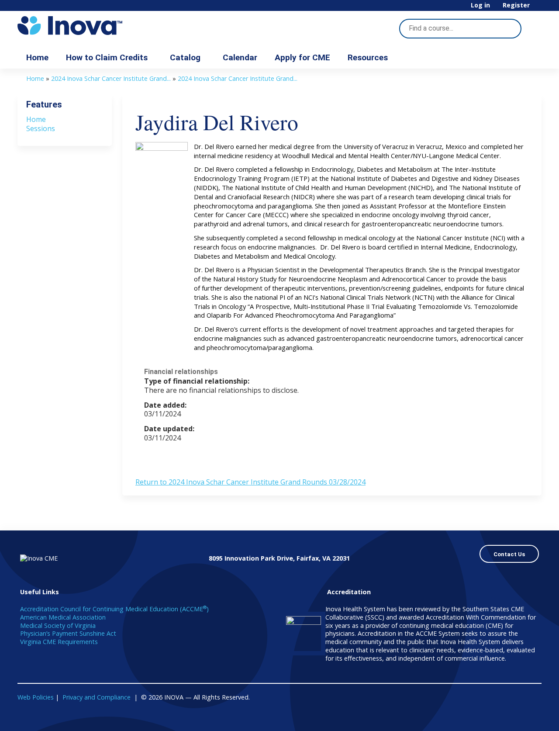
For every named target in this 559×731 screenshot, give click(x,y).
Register (516, 5)
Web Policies (35, 697)
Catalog (185, 57)
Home (37, 57)
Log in (480, 5)
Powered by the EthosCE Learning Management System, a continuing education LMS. (511, 716)
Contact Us (509, 554)
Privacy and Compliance (96, 697)
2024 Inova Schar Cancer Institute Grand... (111, 78)
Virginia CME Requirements (59, 641)
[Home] (96, 25)
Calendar (240, 57)
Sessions (40, 128)
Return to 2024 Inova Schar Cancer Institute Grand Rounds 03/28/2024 (250, 482)
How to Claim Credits (107, 57)
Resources (368, 57)
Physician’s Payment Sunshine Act (68, 633)
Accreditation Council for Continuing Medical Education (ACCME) (114, 609)
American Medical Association (63, 617)
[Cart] (539, 8)
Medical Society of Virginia (58, 625)
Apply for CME (302, 57)
